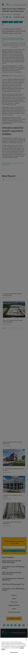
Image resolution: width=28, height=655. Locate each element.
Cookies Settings (14, 652)
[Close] (26, 639)
